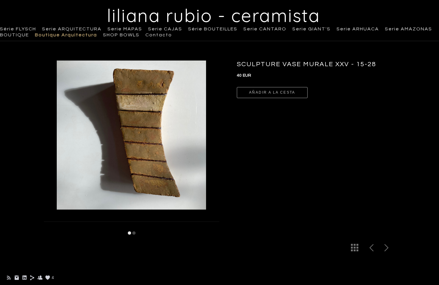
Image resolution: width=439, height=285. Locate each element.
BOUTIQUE (14, 34)
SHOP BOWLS (121, 34)
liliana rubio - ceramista (213, 15)
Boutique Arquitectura (66, 34)
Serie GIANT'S (311, 29)
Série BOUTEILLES (212, 29)
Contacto (158, 34)
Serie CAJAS (165, 29)
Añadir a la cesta (272, 92)
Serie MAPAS (125, 29)
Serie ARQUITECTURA (72, 29)
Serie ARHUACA (358, 29)
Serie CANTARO (264, 29)
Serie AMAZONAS (408, 29)
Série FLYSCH (18, 29)
